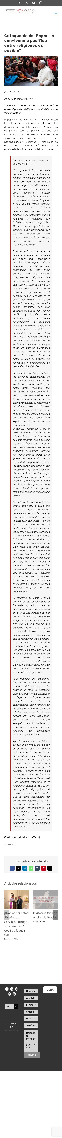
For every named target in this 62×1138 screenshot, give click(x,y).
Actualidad (9, 844)
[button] (6, 915)
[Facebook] (7, 989)
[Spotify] (14, 994)
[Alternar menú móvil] (56, 14)
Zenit (16, 92)
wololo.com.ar (11, 1030)
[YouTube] (16, 989)
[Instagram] (9, 994)
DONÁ (50, 989)
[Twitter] (11, 989)
